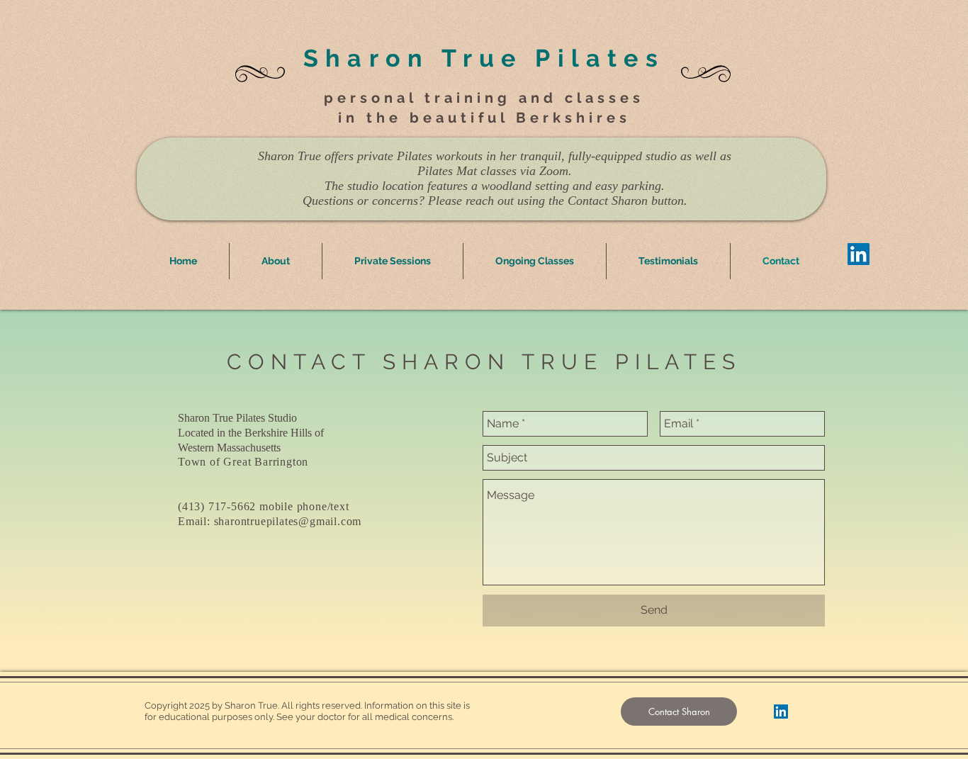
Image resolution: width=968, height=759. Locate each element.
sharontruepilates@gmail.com (288, 521)
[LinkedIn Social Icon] (858, 254)
